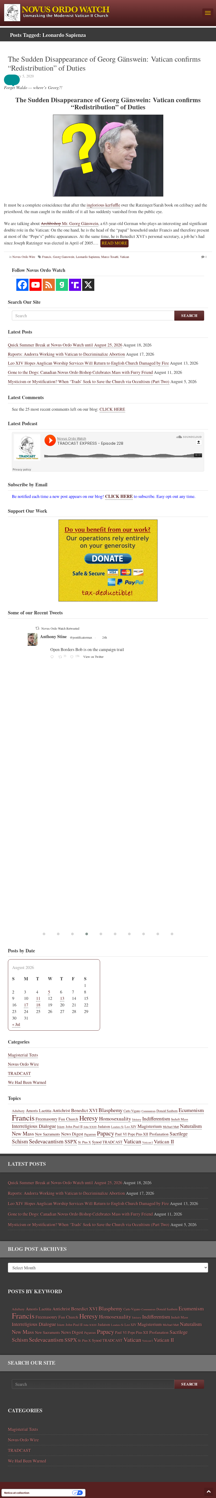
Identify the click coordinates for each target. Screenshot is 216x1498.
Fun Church (68, 1119)
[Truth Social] (75, 285)
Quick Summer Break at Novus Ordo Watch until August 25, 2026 (65, 345)
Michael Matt (171, 1127)
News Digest (72, 1134)
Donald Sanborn (167, 1111)
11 (38, 998)
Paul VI (121, 1134)
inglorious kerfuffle (103, 205)
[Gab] (62, 285)
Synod (96, 1141)
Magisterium (150, 1126)
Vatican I (147, 1142)
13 (62, 998)
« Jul (16, 1024)
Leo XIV (130, 1126)
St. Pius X (84, 1142)
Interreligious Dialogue (34, 1126)
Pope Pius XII (138, 1134)
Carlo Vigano (132, 1111)
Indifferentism (156, 1118)
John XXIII (90, 1127)
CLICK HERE (112, 409)
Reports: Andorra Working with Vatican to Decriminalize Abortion (66, 354)
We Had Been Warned (27, 1082)
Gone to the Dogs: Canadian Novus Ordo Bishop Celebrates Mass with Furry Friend (80, 372)
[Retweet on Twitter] (96, 628)
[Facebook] (22, 285)
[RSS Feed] (49, 285)
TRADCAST (19, 1073)
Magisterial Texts (23, 1055)
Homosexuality (115, 1118)
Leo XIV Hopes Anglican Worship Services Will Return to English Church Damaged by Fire (88, 363)
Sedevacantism (46, 1141)
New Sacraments (47, 1134)
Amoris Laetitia (38, 1110)
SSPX (71, 1141)
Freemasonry (46, 1119)
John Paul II (74, 1126)
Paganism (90, 1134)
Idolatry (136, 1119)
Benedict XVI (84, 1110)
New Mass (23, 1133)
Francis (23, 1117)
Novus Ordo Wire (23, 1064)
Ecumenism (191, 1110)
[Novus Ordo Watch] (101, 11)
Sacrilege (179, 1133)
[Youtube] (36, 285)
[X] (88, 285)
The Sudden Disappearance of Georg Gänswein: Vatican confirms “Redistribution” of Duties (104, 63)
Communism (148, 1111)
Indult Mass (179, 1119)
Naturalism (191, 1126)
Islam (61, 1126)
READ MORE (114, 243)
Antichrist (61, 1110)
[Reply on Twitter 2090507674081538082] (111, 776)
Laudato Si (117, 1127)
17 (26, 1005)
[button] (16, 80)
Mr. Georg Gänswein (69, 223)
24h (171, 637)
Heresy (88, 1117)
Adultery (18, 1110)
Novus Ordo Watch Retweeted (119, 628)
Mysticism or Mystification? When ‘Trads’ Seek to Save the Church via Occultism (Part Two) (88, 381)
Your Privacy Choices (52, 1492)
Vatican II (164, 1141)
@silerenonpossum (147, 637)
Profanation (159, 1134)
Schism (20, 1141)
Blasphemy (110, 1110)
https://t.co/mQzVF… (174, 661)
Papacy (105, 1133)
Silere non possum (115, 636)
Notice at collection (16, 1492)
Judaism (104, 1126)
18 (38, 1005)
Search (189, 315)
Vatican (132, 1141)
